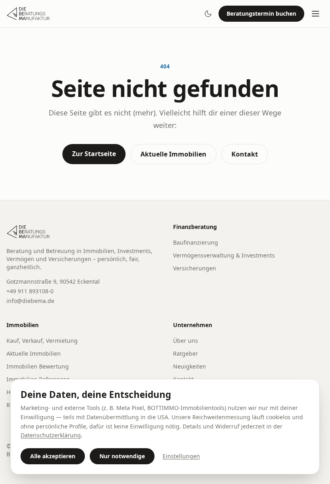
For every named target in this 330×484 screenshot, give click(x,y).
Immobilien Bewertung (37, 366)
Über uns (185, 340)
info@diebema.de (30, 301)
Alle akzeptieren (52, 456)
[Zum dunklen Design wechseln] (208, 13)
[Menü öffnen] (315, 14)
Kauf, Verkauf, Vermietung (42, 340)
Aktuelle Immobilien (173, 154)
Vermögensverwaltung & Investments (224, 255)
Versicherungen (194, 268)
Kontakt (244, 154)
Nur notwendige (122, 456)
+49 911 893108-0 (30, 291)
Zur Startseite (94, 153)
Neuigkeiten (189, 366)
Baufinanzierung (195, 242)
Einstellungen (181, 456)
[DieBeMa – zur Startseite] (28, 14)
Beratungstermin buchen (261, 13)
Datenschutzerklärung (51, 435)
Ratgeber (185, 353)
